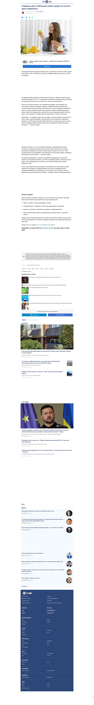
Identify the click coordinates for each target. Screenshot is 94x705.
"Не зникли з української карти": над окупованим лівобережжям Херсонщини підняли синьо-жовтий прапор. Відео (41, 362)
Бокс (48, 632)
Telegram (46, 228)
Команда (49, 596)
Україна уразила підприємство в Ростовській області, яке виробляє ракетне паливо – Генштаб (47, 451)
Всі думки (24, 586)
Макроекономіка (50, 670)
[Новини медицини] (24, 320)
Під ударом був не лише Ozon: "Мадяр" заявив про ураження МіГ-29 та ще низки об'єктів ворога (45, 441)
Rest (23, 504)
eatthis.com (36, 99)
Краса (23, 685)
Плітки (48, 683)
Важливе (25, 323)
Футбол (23, 630)
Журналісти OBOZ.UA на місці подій (54, 602)
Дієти (23, 664)
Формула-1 (24, 634)
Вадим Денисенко (26, 573)
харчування (51, 268)
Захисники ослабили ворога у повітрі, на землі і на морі (34, 444)
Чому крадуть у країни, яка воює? (31, 578)
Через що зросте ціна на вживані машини (31, 375)
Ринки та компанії (25, 670)
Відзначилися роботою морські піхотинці (31, 365)
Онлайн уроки (25, 642)
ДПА (48, 642)
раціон (46, 268)
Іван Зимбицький (26, 580)
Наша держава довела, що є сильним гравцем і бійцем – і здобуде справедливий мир (41, 434)
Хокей (23, 632)
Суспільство (50, 613)
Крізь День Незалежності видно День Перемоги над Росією (38, 511)
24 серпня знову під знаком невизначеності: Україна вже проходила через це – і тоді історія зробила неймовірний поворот (43, 520)
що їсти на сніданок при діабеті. (46, 225)
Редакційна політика (26, 271)
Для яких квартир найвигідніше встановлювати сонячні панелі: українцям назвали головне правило (46, 352)
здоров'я (24, 268)
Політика (49, 608)
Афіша (23, 683)
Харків (48, 619)
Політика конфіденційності (52, 598)
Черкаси (24, 624)
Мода (48, 685)
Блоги (23, 613)
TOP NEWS (25, 402)
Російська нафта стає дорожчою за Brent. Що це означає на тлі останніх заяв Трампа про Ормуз (43, 570)
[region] (47, 86)
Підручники (49, 640)
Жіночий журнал (25, 688)
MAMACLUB (49, 677)
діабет (33, 268)
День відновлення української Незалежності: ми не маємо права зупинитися (42, 561)
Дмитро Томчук (25, 555)
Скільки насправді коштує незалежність (32, 553)
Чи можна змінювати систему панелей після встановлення (35, 355)
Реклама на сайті (25, 600)
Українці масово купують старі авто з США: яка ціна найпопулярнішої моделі (42, 372)
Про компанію (25, 596)
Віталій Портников (26, 523)
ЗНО (23, 645)
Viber (51, 228)
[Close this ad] (93, 697)
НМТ (48, 645)
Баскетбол (49, 630)
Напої (48, 662)
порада (28, 268)
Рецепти (23, 662)
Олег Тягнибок (25, 563)
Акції (23, 655)
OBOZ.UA (29, 225)
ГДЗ (23, 640)
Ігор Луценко (25, 513)
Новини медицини (39, 11)
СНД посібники (25, 647)
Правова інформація (26, 598)
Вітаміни (41, 268)
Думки (24, 508)
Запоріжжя (24, 621)
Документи (49, 600)
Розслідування (51, 610)
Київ (23, 619)
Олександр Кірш (25, 529)
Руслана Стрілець (30, 11)
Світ (23, 610)
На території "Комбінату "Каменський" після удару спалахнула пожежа (38, 454)
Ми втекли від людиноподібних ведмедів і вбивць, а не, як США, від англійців (42, 527)
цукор (37, 268)
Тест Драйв (24, 653)
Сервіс (48, 655)
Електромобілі (50, 653)
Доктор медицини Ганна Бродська (33, 265)
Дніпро (48, 621)
